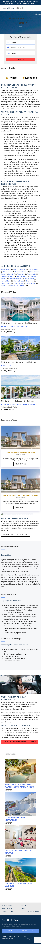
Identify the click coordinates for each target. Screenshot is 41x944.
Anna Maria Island (19, 269)
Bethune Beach (21, 276)
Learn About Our (19, 742)
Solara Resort (30, 283)
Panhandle (20, 274)
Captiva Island (33, 269)
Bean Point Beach (7, 276)
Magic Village (5, 283)
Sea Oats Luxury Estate (14, 327)
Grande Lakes (29, 278)
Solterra (3, 285)
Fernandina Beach (15, 278)
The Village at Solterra (17, 285)
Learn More (20, 464)
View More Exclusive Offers (15, 535)
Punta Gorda (31, 274)
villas (3, 926)
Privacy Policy (8, 908)
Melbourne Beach (21, 272)
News (23, 908)
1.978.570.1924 (21, 936)
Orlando (11, 274)
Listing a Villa (7, 911)
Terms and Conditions (30, 911)
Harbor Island (5, 281)
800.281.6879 (9, 1)
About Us (24, 905)
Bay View (6, 366)
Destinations (7, 905)
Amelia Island (5, 269)
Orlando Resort (18, 283)
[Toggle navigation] (4, 7)
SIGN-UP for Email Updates (20, 930)
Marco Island (7, 272)
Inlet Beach (30, 281)
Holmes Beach (19, 281)
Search (20, 59)
